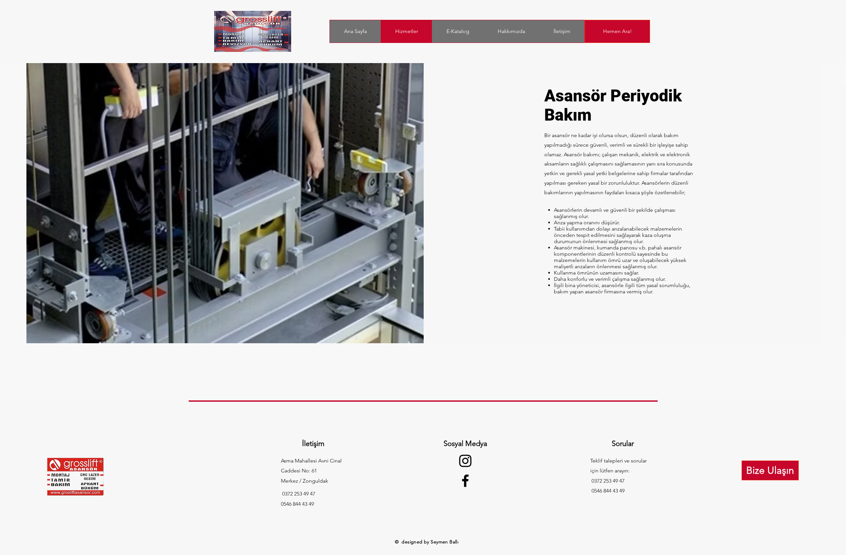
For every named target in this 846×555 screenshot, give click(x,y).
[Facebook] (465, 480)
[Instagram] (465, 461)
